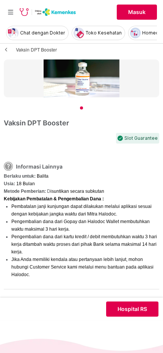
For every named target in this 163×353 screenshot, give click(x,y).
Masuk (137, 12)
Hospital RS (132, 309)
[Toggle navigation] (10, 12)
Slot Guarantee (141, 138)
